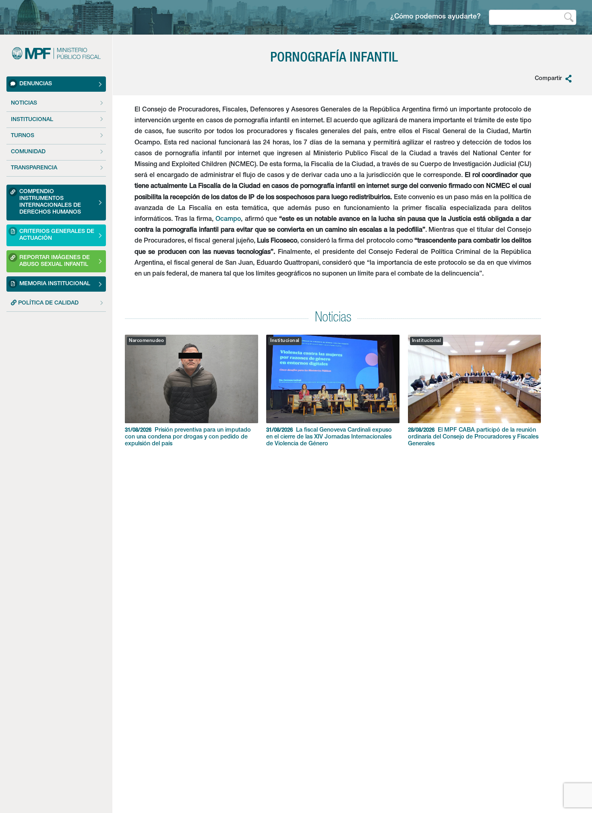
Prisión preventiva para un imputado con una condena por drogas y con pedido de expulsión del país (188, 437)
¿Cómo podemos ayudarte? (435, 17)
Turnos (22, 136)
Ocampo (228, 219)
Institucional (32, 119)
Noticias (24, 103)
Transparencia (34, 168)
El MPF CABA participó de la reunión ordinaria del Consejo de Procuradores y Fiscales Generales (473, 437)
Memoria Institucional (54, 283)
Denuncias (35, 83)
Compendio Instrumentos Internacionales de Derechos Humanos (50, 202)
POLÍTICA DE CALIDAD (48, 303)
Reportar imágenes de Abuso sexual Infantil (54, 261)
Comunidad (28, 152)
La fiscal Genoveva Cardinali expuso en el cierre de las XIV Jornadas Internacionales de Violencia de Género (329, 437)
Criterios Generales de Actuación (56, 235)
